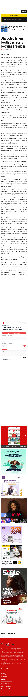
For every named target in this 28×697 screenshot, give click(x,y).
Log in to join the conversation (14, 333)
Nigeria (3, 49)
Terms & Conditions (5, 676)
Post (24, 357)
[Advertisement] (14, 310)
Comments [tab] (4, 349)
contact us (7, 686)
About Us (3, 673)
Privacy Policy (4, 674)
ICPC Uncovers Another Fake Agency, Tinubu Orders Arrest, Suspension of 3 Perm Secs (17, 27)
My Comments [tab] (10, 349)
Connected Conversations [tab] (17, 349)
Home (2, 672)
